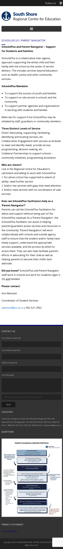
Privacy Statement (9, 531)
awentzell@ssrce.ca (12, 307)
